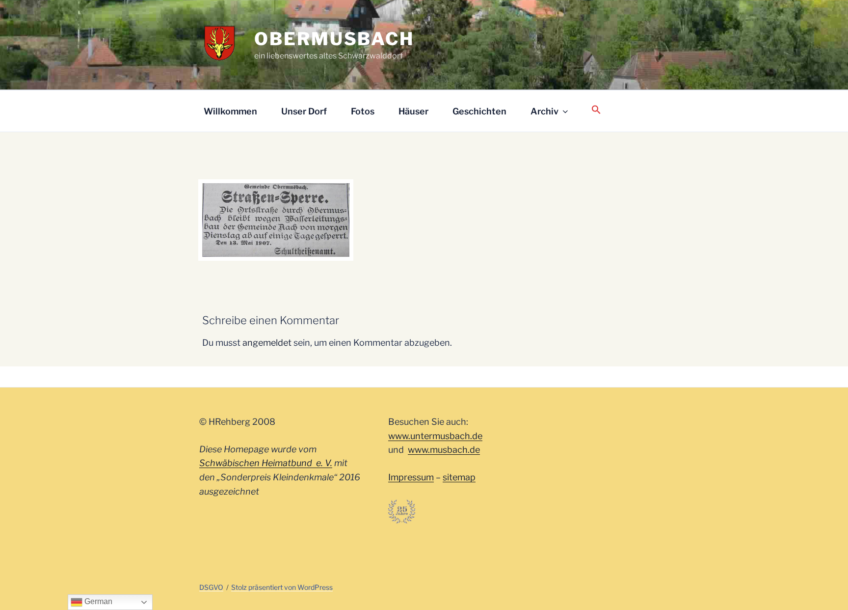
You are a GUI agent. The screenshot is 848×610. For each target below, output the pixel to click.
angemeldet (267, 342)
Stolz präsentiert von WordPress (282, 587)
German (97, 601)
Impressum (411, 477)
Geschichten (479, 111)
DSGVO (211, 587)
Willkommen (230, 111)
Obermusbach (334, 39)
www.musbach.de (444, 449)
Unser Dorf (304, 111)
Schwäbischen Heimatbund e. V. (265, 463)
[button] (596, 110)
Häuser (413, 111)
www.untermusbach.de (435, 436)
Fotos (362, 111)
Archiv (544, 111)
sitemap (459, 477)
